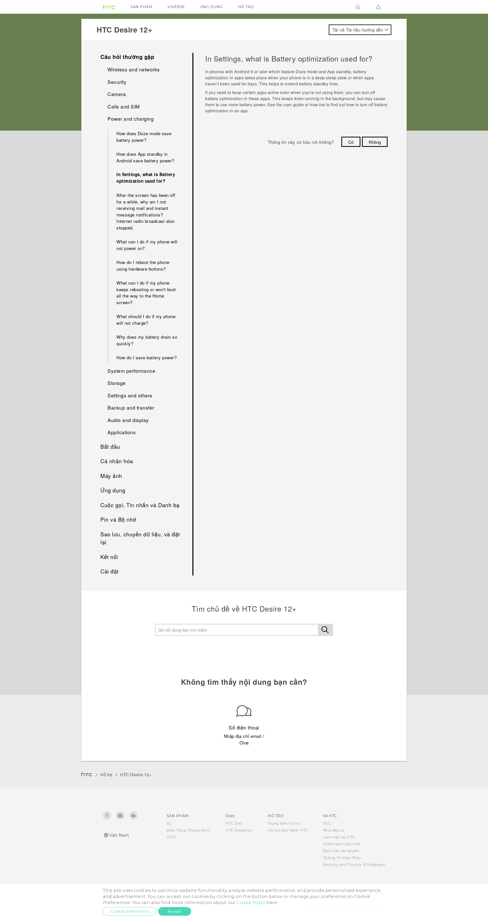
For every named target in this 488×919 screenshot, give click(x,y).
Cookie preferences (130, 911)
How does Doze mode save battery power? (144, 136)
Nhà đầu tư (333, 830)
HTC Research (238, 830)
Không (375, 142)
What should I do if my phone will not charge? (145, 319)
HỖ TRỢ (246, 7)
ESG (327, 823)
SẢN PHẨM (141, 7)
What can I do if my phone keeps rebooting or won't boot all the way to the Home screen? (146, 292)
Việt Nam (119, 835)
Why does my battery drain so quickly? (146, 340)
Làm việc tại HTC (339, 837)
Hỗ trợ (106, 774)
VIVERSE (176, 7)
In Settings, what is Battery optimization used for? (145, 177)
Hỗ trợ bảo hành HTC (288, 830)
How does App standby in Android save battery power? (145, 157)
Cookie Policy (251, 902)
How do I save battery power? (146, 357)
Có (351, 142)
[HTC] (109, 7)
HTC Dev (233, 823)
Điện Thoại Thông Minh (188, 830)
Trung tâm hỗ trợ (284, 823)
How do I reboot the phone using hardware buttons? (143, 265)
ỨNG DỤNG (211, 7)
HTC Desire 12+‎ (135, 774)
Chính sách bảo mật (342, 844)
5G (169, 823)
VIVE (171, 837)
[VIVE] (378, 7)
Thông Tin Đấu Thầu (342, 857)
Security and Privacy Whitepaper (354, 864)
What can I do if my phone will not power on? (146, 244)
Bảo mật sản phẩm (341, 851)
